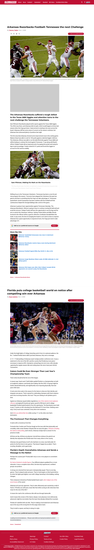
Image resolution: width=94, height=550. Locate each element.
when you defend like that (20, 413)
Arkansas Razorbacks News (22, 277)
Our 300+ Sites (64, 536)
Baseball (45, 2)
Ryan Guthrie (13, 297)
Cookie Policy (64, 539)
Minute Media (10, 545)
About (19, 2)
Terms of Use (48, 539)
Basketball (18, 524)
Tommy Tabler (13, 30)
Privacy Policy (34, 539)
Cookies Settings (49, 542)
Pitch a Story (13, 539)
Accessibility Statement (17, 542)
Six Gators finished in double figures (20, 462)
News (24, 2)
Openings (32, 536)
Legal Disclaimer (79, 539)
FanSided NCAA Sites (61, 2)
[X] (81, 2)
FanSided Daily (78, 536)
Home (11, 277)
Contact (46, 536)
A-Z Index (32, 542)
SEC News (51, 2)
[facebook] (84, 2)
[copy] (19, 34)
